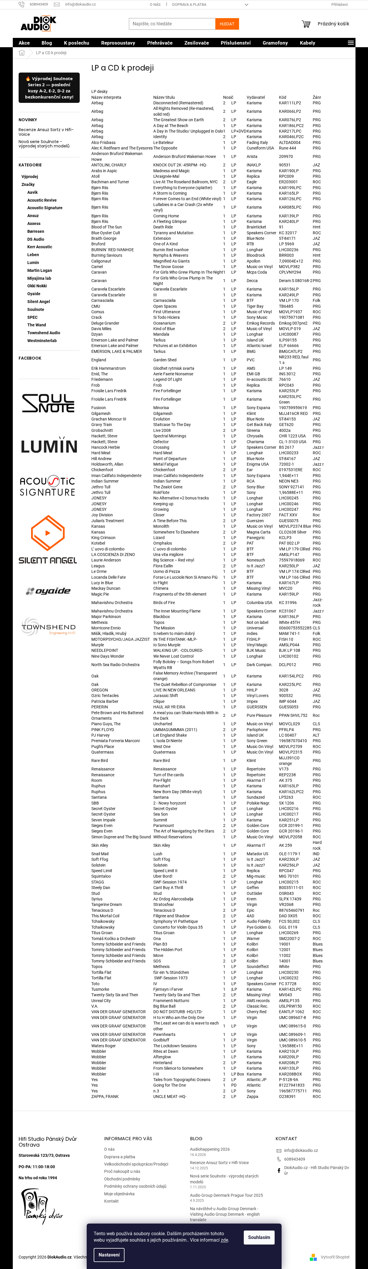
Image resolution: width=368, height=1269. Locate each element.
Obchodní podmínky (122, 1179)
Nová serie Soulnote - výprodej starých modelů (44, 144)
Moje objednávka (119, 1193)
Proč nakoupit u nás (122, 1171)
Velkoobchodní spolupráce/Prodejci (136, 1164)
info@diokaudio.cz (301, 1150)
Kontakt (111, 1201)
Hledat (227, 24)
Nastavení (109, 1255)
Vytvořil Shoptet (335, 1257)
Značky (28, 184)
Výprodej (30, 176)
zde (224, 1240)
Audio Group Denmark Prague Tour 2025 (226, 1195)
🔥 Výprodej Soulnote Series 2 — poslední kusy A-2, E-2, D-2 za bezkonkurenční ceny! (49, 87)
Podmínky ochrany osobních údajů (135, 1186)
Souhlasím (259, 1237)
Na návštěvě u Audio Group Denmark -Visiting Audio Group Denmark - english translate (225, 1214)
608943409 (294, 1159)
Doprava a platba (189, 4)
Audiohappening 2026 (210, 1149)
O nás (155, 4)
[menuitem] (24, 43)
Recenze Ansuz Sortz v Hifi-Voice (46, 132)
